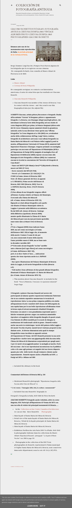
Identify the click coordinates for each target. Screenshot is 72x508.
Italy (22, 466)
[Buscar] (60, 5)
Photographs (46, 412)
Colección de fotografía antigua (34, 7)
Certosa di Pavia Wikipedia (24, 86)
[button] (36, 454)
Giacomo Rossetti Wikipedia (25, 99)
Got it (42, 506)
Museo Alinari (19, 83)
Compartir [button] (13, 24)
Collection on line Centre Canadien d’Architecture (40, 409)
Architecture (17, 466)
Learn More (32, 506)
